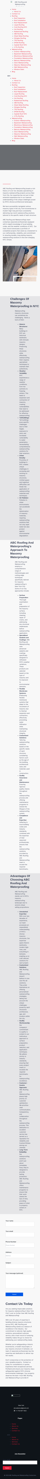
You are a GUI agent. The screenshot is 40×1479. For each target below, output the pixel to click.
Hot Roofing (18, 29)
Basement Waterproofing (23, 54)
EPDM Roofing (19, 43)
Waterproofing (17, 49)
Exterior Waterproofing (22, 51)
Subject (8, 1263)
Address (9, 1252)
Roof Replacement (20, 23)
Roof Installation (20, 20)
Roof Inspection (19, 18)
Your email (9, 1231)
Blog (13, 72)
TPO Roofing (18, 40)
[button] (20, 76)
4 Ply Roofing (19, 47)
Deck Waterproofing (21, 63)
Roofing (14, 16)
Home (14, 9)
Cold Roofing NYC (20, 27)
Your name (9, 1221)
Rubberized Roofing (21, 31)
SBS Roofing (18, 34)
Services (15, 1428)
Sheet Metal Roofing (21, 36)
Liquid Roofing (19, 25)
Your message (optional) (14, 1273)
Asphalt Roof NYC (20, 45)
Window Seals (19, 69)
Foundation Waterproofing (23, 58)
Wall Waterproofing (21, 67)
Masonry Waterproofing (22, 65)
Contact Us (16, 14)
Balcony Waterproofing (22, 60)
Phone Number (11, 1242)
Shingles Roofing (20, 38)
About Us (17, 11)
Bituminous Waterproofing (23, 56)
